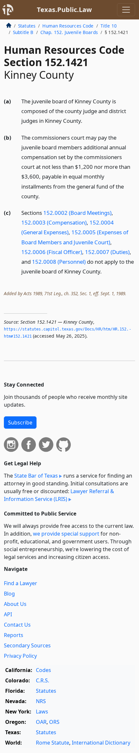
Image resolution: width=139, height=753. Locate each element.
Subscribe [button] (20, 422)
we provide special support (66, 533)
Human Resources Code (67, 26)
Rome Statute (52, 742)
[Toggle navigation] (126, 9)
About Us (15, 604)
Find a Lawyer (20, 583)
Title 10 (109, 26)
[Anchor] (86, 120)
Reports (13, 635)
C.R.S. (42, 680)
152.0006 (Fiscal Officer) (51, 252)
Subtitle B (23, 32)
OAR (41, 721)
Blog (9, 593)
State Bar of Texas (36, 475)
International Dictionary (101, 742)
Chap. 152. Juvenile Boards (69, 32)
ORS (54, 721)
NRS (41, 701)
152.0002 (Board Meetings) (77, 212)
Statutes (27, 26)
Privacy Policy (20, 655)
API (8, 614)
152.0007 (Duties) (107, 252)
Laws (42, 711)
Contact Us (17, 624)
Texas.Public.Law (64, 9)
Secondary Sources (27, 645)
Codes (43, 670)
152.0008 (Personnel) (59, 261)
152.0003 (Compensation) (54, 222)
